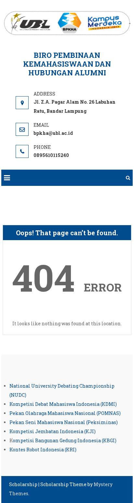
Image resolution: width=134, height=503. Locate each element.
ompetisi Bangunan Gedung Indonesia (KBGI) (64, 440)
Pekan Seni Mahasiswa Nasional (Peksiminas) (63, 422)
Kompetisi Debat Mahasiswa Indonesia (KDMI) (63, 404)
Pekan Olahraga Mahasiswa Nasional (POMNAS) (65, 413)
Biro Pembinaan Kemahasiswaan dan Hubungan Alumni (67, 63)
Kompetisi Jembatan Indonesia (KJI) (52, 431)
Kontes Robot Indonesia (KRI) (42, 449)
